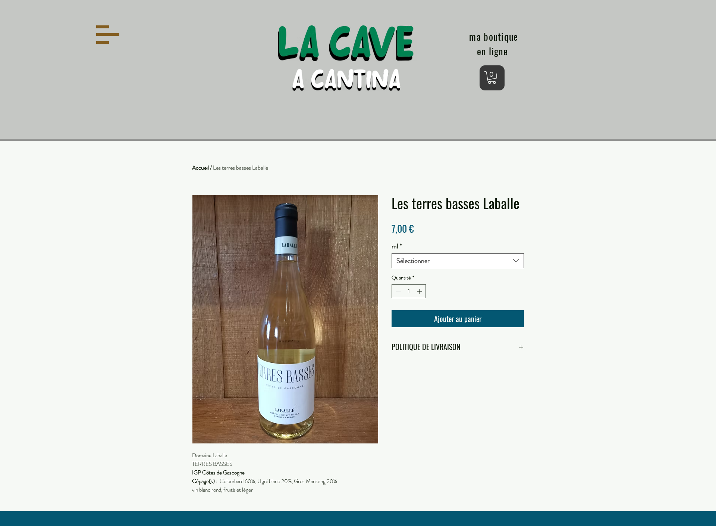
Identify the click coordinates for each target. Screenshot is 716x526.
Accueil (200, 167)
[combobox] (458, 260)
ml (397, 246)
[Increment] (420, 291)
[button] (107, 34)
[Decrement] (397, 291)
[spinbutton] (408, 291)
